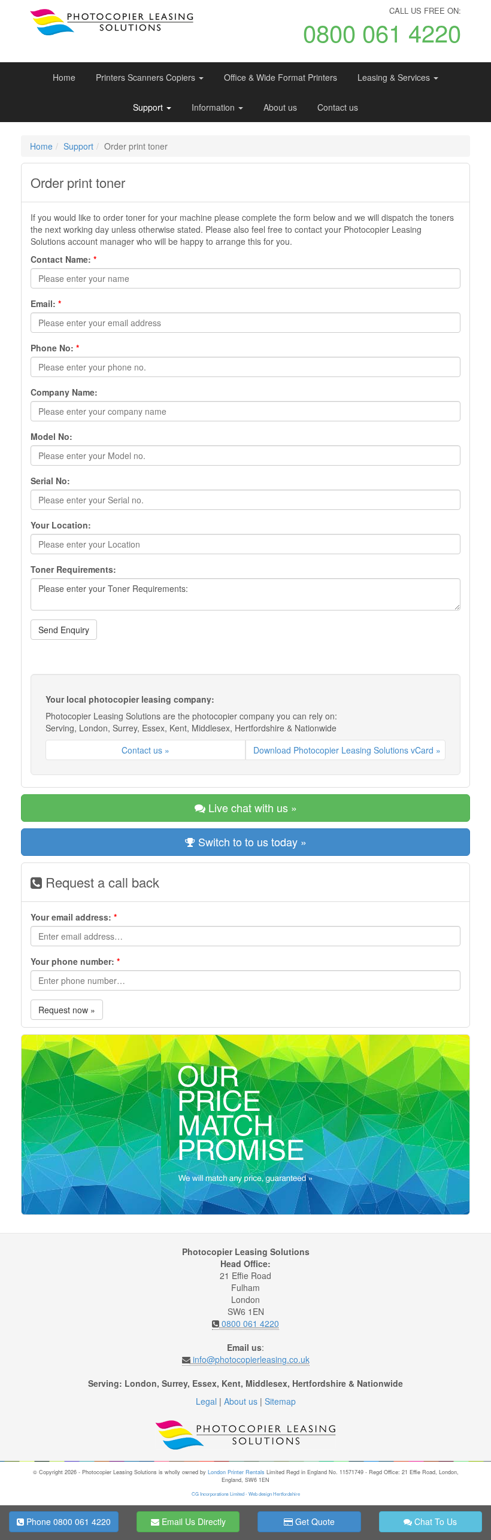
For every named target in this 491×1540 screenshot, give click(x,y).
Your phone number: (75, 961)
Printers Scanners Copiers (147, 77)
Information (214, 107)
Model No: (51, 436)
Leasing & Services (394, 77)
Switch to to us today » (251, 841)
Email (192, 1521)
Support (149, 107)
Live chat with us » (251, 807)
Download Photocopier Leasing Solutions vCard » (347, 750)
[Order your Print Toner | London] (116, 22)
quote (314, 1521)
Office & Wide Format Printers (280, 77)
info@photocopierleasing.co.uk (251, 1359)
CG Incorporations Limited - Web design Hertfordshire (246, 1493)
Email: (46, 303)
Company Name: (64, 392)
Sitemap (280, 1401)
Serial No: (50, 481)
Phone (67, 1521)
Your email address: (74, 917)
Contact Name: (63, 259)
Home (64, 77)
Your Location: (61, 525)
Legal (206, 1401)
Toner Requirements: (73, 569)
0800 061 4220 (250, 1323)
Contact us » (145, 750)
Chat (434, 1521)
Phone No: (55, 348)
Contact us (337, 107)
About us (280, 107)
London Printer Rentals (236, 1472)
